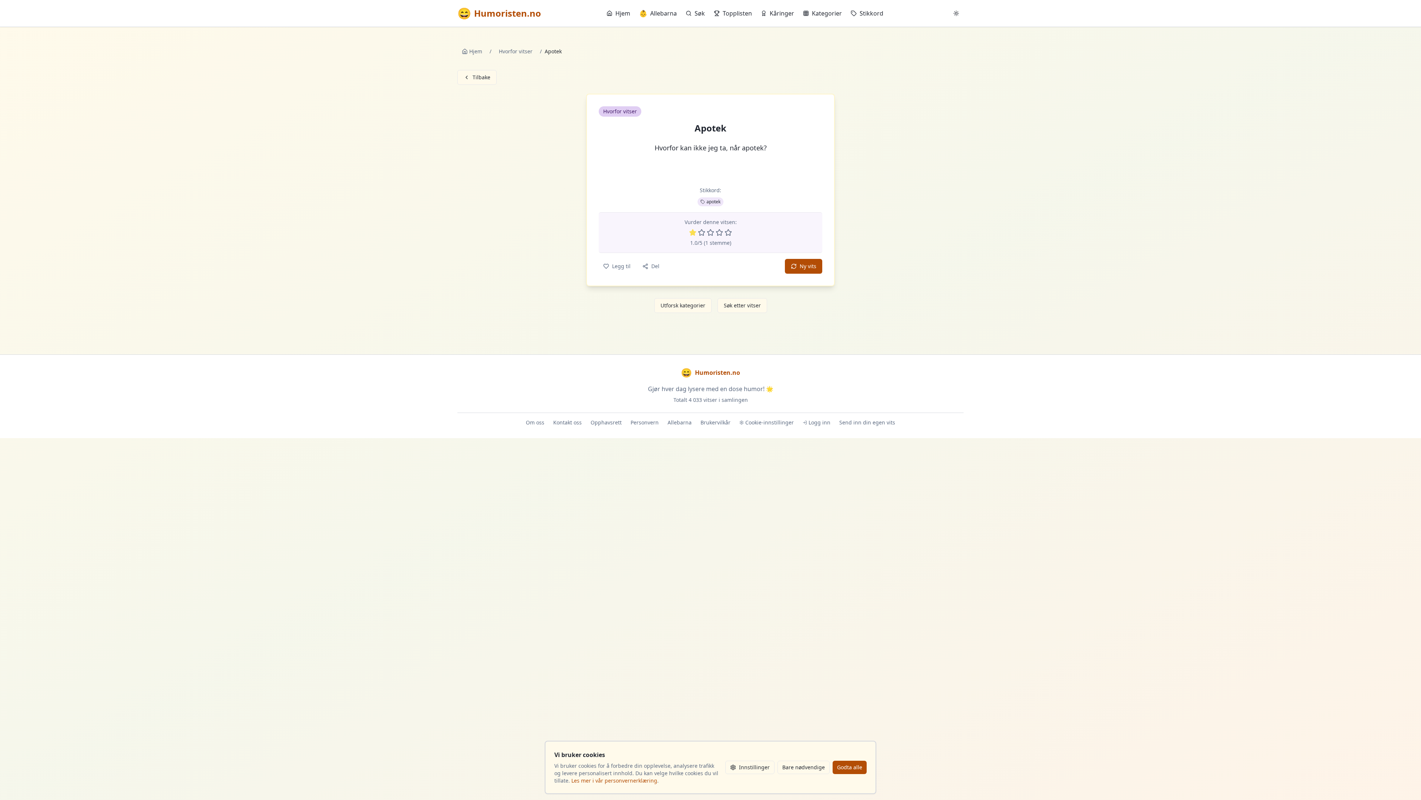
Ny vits (808, 266)
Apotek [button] (710, 128)
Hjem (622, 13)
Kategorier (827, 13)
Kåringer (782, 13)
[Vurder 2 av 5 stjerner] (701, 232)
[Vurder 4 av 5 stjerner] (719, 232)
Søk (700, 13)
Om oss (535, 422)
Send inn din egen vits (867, 422)
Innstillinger (754, 767)
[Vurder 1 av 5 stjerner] (693, 232)
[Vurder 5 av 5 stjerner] (728, 232)
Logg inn (819, 422)
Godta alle (849, 767)
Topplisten (737, 13)
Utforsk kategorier (683, 305)
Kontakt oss (567, 422)
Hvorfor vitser (516, 51)
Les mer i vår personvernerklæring (614, 780)
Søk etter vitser (742, 305)
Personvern (645, 422)
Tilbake (481, 77)
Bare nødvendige (803, 767)
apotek (713, 202)
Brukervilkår (715, 422)
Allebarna (658, 13)
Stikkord (871, 13)
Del (655, 266)
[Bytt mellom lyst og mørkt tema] (956, 13)
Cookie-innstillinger (769, 422)
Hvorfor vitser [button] (620, 111)
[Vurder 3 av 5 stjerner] (710, 232)
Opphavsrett (606, 422)
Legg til (621, 266)
